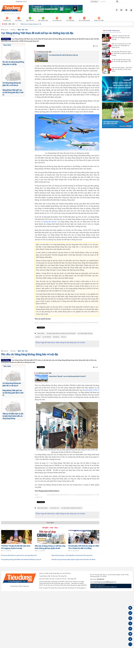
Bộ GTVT (63, 337)
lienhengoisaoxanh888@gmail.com (105, 582)
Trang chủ (7, 20)
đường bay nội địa (50, 222)
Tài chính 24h (57, 20)
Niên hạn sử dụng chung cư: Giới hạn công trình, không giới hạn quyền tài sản (46, 24)
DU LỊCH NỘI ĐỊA (47, 337)
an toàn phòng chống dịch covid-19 (71, 508)
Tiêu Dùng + (6, 39)
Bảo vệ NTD (30, 20)
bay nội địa (56, 337)
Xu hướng (95, 1)
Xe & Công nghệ (84, 20)
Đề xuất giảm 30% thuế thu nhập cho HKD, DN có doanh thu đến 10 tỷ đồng (122, 53)
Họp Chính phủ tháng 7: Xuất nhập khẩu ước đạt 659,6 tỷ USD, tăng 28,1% (72, 555)
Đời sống (18, 20)
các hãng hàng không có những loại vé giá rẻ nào (61, 333)
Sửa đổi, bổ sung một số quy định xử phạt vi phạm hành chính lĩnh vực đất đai (73, 559)
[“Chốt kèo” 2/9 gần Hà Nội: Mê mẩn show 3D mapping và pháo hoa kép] (106, 41)
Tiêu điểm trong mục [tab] (112, 30)
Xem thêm (50, 522)
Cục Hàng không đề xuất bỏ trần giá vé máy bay (63, 55)
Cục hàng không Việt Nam (85, 333)
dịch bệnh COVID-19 (92, 390)
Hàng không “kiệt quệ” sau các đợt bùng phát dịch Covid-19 (13, 92)
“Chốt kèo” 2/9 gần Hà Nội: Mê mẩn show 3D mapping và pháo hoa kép (121, 37)
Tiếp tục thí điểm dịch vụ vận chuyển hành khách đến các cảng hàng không (12, 416)
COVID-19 (38, 337)
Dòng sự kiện (99, 20)
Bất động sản (43, 20)
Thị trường (70, 20)
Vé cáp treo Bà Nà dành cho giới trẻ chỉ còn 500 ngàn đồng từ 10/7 (19, 555)
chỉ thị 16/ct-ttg (54, 508)
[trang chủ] (12, 12)
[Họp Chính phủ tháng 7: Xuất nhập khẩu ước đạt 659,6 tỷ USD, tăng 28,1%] (106, 73)
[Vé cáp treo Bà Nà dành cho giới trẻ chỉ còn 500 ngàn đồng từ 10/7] (106, 65)
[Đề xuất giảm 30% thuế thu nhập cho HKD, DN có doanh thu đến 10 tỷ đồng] (106, 57)
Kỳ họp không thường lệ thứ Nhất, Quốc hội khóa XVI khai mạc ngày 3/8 (21, 559)
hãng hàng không (42, 508)
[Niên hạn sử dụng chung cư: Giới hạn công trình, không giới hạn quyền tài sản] (106, 49)
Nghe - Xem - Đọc (51, 528)
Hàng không (40, 333)
